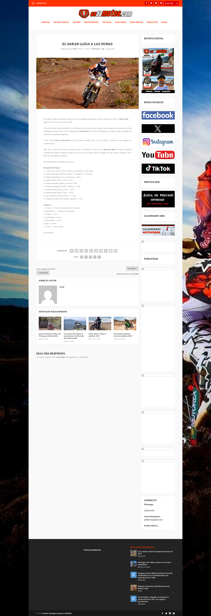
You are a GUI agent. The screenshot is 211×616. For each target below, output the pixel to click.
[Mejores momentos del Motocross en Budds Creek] (134, 588)
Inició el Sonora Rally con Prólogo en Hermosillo (50, 335)
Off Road (95, 49)
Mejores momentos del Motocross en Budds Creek (154, 587)
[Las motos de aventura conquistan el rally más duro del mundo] (75, 323)
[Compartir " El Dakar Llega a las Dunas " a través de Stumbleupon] (105, 250)
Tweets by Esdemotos (92, 550)
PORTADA (45, 22)
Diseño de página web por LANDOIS (57, 613)
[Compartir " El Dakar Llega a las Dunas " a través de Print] (115, 250)
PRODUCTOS (152, 22)
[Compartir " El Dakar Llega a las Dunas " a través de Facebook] (71, 250)
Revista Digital (61, 22)
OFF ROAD (106, 22)
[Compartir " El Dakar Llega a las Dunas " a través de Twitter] (76, 250)
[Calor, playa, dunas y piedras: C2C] (100, 323)
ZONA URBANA (136, 22)
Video (148, 567)
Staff (74, 49)
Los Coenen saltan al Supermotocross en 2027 (155, 552)
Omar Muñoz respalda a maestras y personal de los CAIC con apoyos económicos (153, 599)
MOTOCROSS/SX (91, 22)
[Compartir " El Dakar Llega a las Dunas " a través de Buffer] (100, 250)
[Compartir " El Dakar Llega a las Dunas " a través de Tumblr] (86, 250)
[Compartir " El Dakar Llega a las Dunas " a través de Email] (110, 250)
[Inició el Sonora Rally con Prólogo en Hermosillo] (50, 323)
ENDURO (77, 22)
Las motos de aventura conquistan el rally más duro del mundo (74, 336)
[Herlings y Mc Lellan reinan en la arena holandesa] (134, 564)
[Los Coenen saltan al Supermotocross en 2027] (134, 553)
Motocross (141, 556)
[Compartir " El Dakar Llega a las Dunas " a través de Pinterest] (91, 250)
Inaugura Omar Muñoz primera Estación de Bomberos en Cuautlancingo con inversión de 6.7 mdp (155, 575)
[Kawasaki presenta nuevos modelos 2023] (125, 323)
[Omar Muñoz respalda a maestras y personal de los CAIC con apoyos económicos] (134, 599)
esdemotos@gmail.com (153, 520)
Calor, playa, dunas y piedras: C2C (98, 335)
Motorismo (142, 580)
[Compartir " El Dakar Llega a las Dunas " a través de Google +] (81, 250)
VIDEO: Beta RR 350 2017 (55, 3)
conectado (60, 357)
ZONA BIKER (120, 22)
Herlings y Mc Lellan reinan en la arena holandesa (154, 563)
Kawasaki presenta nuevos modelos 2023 (123, 335)
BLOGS (164, 22)
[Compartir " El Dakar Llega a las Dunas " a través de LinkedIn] (96, 250)
